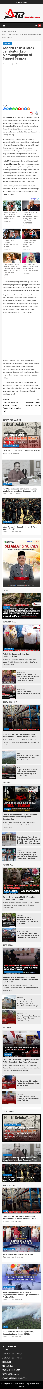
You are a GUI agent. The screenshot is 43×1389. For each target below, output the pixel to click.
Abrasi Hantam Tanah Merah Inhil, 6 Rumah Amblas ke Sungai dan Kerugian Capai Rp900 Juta (28, 935)
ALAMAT (5, 1350)
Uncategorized (9, 1249)
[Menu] (4, 25)
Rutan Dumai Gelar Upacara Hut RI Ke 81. (19, 1254)
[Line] (16, 108)
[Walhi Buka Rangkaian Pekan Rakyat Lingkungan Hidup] (21, 638)
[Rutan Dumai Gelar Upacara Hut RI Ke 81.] (21, 1239)
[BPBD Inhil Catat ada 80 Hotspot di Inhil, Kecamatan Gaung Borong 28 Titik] (9, 757)
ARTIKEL (6, 445)
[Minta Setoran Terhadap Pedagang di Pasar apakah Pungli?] (21, 511)
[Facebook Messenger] (25, 108)
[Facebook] (4, 108)
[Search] (36, 25)
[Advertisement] (21, 86)
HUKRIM (7, 809)
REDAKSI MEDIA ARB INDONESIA (14, 1378)
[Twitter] (7, 108)
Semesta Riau (9, 648)
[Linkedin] (10, 108)
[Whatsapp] (13, 108)
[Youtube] (19, 108)
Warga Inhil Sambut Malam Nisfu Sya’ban (32, 402)
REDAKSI (7, 64)
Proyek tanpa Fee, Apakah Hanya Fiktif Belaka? (21, 451)
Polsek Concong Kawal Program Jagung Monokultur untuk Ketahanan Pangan (28, 1018)
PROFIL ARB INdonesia (10, 1374)
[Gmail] (22, 108)
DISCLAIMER (6, 1362)
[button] (4, 25)
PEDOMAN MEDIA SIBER (11, 1370)
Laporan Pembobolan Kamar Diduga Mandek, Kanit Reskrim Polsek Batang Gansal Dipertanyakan (20, 817)
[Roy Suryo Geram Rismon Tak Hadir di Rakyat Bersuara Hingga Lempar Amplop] (9, 1082)
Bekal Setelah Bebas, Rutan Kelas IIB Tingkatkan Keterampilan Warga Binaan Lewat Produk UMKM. (21, 1295)
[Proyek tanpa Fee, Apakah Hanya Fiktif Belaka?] (21, 435)
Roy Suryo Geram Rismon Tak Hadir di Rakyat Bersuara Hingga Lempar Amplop (28, 1083)
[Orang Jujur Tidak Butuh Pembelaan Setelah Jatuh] (21, 606)
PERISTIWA (14, 891)
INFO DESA (18, 972)
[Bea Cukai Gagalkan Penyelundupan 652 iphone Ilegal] (9, 692)
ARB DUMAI (19, 1257)
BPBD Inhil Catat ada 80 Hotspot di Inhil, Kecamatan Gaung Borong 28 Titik (28, 757)
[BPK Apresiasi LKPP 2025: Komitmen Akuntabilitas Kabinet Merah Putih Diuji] (9, 1097)
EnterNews (33, 1384)
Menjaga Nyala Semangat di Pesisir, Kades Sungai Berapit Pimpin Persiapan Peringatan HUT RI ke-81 (20, 979)
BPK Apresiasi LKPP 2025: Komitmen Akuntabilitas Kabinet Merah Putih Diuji (28, 1098)
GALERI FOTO (9, 972)
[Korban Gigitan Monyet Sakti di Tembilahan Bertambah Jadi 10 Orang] (21, 881)
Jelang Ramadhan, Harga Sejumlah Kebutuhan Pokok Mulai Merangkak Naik (12, 405)
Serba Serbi (7, 43)
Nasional (8, 1054)
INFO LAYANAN (7, 1366)
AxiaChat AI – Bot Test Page (12, 1354)
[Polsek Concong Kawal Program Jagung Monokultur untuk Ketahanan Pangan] (9, 1017)
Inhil (6, 729)
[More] (28, 108)
